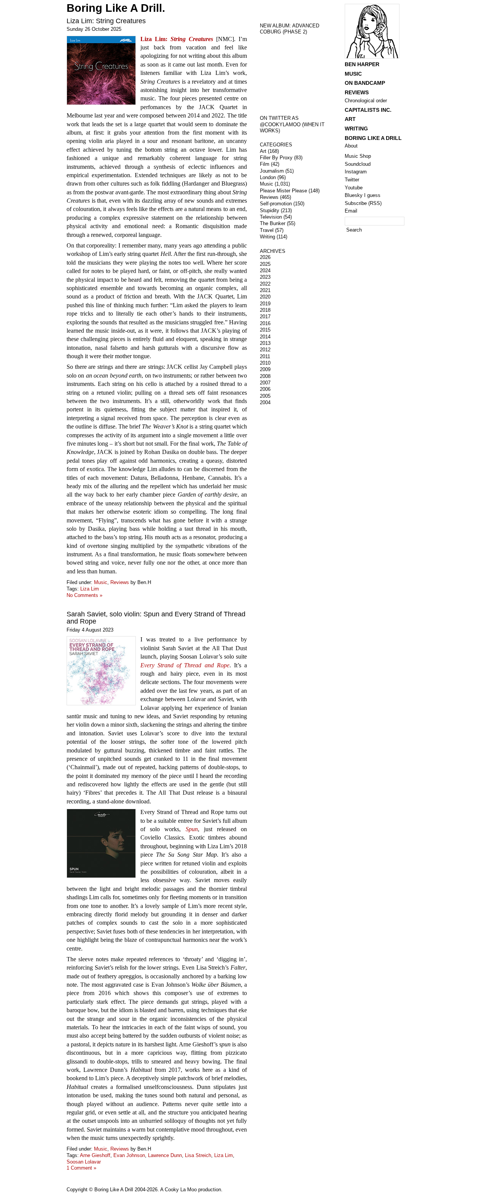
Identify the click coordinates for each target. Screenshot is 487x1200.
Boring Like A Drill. (116, 8)
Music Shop (358, 156)
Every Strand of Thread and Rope (184, 665)
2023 (265, 277)
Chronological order (366, 100)
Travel (267, 230)
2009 (265, 369)
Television (271, 217)
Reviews (119, 582)
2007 (265, 383)
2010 (265, 363)
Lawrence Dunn (165, 1155)
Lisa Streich (198, 1155)
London (268, 177)
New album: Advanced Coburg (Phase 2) (289, 29)
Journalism (272, 171)
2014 (265, 337)
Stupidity (269, 210)
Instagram (356, 172)
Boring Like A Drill (373, 138)
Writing (267, 237)
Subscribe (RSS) (363, 203)
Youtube (354, 187)
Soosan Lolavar (84, 1162)
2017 (265, 316)
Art (263, 151)
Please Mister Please (283, 191)
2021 (265, 290)
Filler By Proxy (276, 157)
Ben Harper (362, 64)
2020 (265, 297)
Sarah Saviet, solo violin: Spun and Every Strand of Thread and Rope (156, 617)
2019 (265, 303)
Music (100, 582)
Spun (192, 829)
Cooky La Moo (181, 1189)
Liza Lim (89, 589)
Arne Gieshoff (95, 1155)
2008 (265, 376)
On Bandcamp (365, 83)
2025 (265, 264)
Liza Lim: (176, 39)
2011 (265, 356)
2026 (265, 257)
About (351, 146)
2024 (265, 270)
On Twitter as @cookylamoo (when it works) (292, 124)
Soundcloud (358, 164)
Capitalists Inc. (368, 110)
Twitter (352, 180)
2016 (265, 323)
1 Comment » (81, 1168)
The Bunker (272, 223)
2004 (265, 402)
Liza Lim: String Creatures (106, 21)
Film (264, 164)
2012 (265, 349)
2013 (265, 343)
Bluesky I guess (362, 195)
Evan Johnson (129, 1155)
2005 (265, 396)
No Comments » (84, 595)
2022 (265, 284)
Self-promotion (276, 203)
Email (351, 211)
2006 (265, 389)
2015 (265, 330)
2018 (265, 310)
